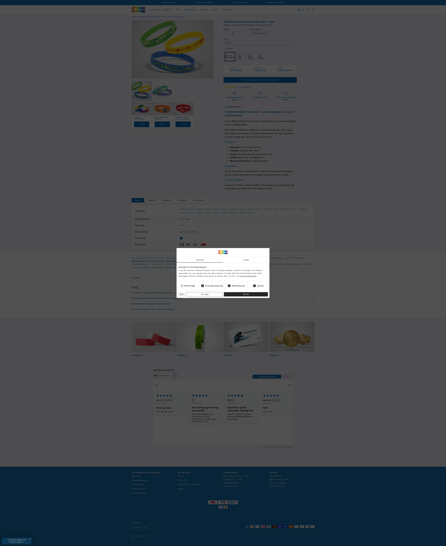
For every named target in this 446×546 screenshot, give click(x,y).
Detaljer (246, 260)
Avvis (182, 294)
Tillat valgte (205, 294)
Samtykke (200, 260)
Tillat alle (246, 294)
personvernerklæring (247, 276)
